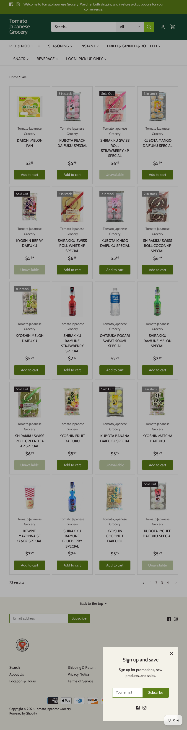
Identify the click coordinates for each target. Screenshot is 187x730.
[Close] (171, 654)
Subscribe (155, 692)
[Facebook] (138, 707)
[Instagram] (144, 707)
